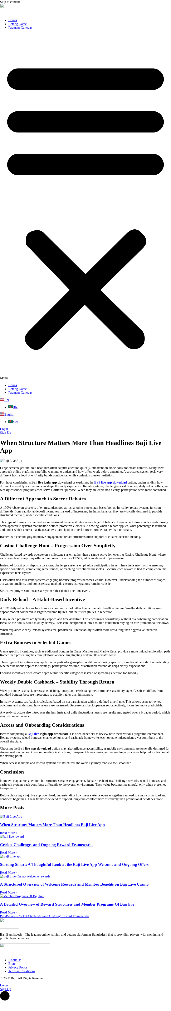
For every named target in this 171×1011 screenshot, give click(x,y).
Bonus (12, 20)
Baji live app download (110, 482)
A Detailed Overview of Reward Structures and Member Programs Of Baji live (67, 904)
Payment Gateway (20, 27)
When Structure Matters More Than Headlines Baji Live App (52, 824)
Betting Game (17, 24)
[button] (85, 206)
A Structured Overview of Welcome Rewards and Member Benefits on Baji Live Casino (74, 884)
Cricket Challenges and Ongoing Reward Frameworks (46, 844)
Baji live (33, 734)
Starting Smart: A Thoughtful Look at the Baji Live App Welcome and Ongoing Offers (74, 864)
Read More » (8, 833)
